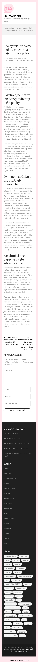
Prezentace (8, 508)
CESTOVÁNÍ (24, 556)
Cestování (7, 473)
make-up (21, 588)
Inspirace (11, 60)
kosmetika (13, 584)
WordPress (23, 651)
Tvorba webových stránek (16, 660)
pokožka (9, 600)
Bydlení (6, 468)
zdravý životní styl (11, 635)
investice (17, 572)
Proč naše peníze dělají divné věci (16, 449)
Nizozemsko (17, 592)
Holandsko (21, 568)
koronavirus (16, 580)
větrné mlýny (17, 627)
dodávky (8, 564)
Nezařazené (8, 503)
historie (9, 568)
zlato (22, 635)
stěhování (10, 616)
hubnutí (8, 572)
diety (25, 560)
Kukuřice (27, 584)
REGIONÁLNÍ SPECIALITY (12, 608)
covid (7, 560)
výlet (7, 627)
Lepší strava (9, 588)
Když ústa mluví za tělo (12, 439)
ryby (25, 608)
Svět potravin (9, 518)
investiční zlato (10, 576)
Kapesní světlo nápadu (12, 434)
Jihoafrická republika (25, 576)
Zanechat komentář (26, 60)
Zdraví (6, 543)
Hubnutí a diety (9, 488)
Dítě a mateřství (10, 478)
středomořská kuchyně (12, 620)
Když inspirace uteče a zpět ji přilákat (17, 444)
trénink (8, 623)
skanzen (8, 612)
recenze (25, 604)
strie (26, 612)
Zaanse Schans (10, 631)
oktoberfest (9, 596)
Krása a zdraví (9, 498)
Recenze (7, 513)
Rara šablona (28, 649)
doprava (17, 564)
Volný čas (7, 528)
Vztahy (6, 533)
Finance (6, 483)
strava (17, 612)
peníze (19, 596)
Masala (8, 592)
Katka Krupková (15, 58)
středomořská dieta (25, 616)
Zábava (6, 538)
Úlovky (6, 523)
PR (19, 600)
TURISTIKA (18, 623)
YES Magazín (12, 16)
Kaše (7, 580)
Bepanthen (11, 556)
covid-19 (16, 560)
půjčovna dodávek (10, 604)
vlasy (28, 624)
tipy (24, 620)
